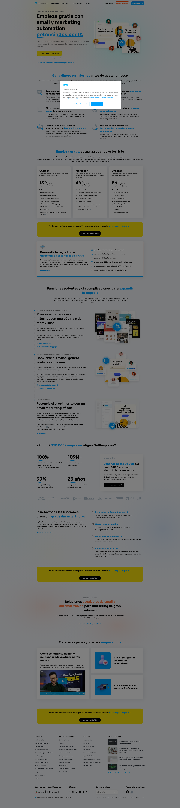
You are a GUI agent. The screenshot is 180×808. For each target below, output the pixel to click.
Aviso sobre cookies (94, 97)
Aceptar (97, 104)
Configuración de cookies (81, 104)
